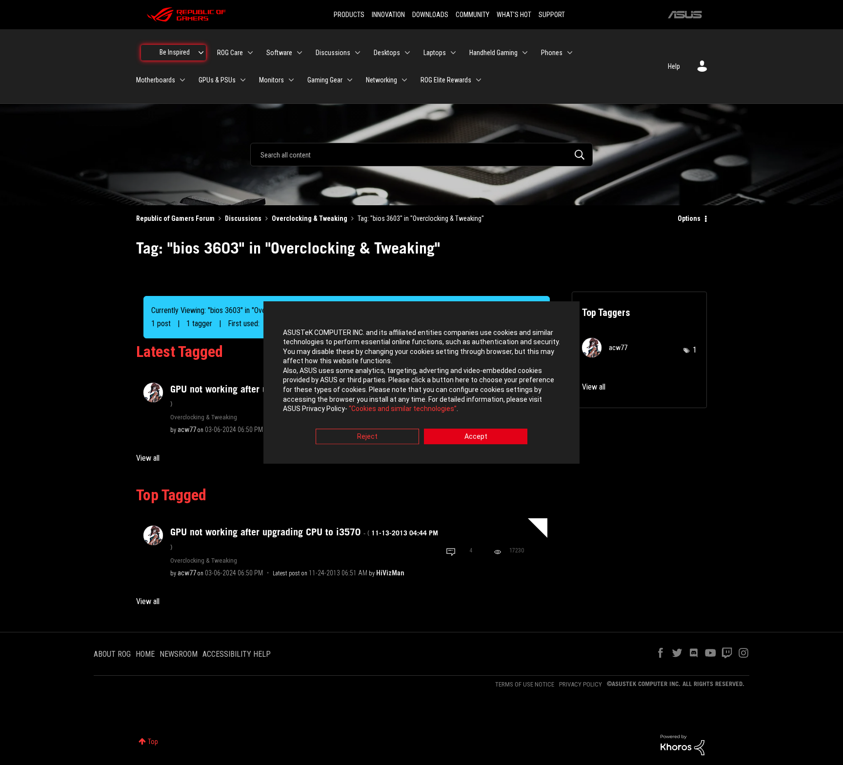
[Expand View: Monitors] (291, 80)
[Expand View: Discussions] (357, 52)
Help (674, 66)
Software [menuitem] (279, 53)
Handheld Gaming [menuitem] (493, 53)
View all (148, 458)
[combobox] (421, 154)
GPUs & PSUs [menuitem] (217, 80)
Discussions (243, 218)
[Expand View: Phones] (570, 52)
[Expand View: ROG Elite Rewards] (478, 80)
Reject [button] (367, 436)
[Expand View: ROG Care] (250, 52)
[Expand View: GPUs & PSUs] (243, 80)
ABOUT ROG (112, 654)
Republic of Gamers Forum (175, 218)
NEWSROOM (179, 654)
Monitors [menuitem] (271, 80)
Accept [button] (475, 436)
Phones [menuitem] (551, 53)
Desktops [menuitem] (387, 53)
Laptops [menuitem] (434, 53)
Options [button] (689, 218)
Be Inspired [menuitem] (175, 52)
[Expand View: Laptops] (453, 52)
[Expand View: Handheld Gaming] (525, 52)
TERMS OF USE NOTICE (524, 684)
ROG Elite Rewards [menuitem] (446, 80)
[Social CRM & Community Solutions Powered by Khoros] (682, 744)
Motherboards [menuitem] (155, 80)
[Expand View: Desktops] (407, 52)
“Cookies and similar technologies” (403, 409)
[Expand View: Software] (299, 52)
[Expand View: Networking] (404, 80)
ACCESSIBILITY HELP (236, 654)
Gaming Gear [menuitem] (324, 80)
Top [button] (153, 741)
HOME (145, 654)
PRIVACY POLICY (580, 684)
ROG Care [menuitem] (230, 53)
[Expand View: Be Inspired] (201, 53)
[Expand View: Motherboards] (182, 80)
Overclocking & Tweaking (309, 218)
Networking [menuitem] (381, 80)
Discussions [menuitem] (333, 53)
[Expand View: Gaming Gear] (350, 80)
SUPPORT (552, 15)
